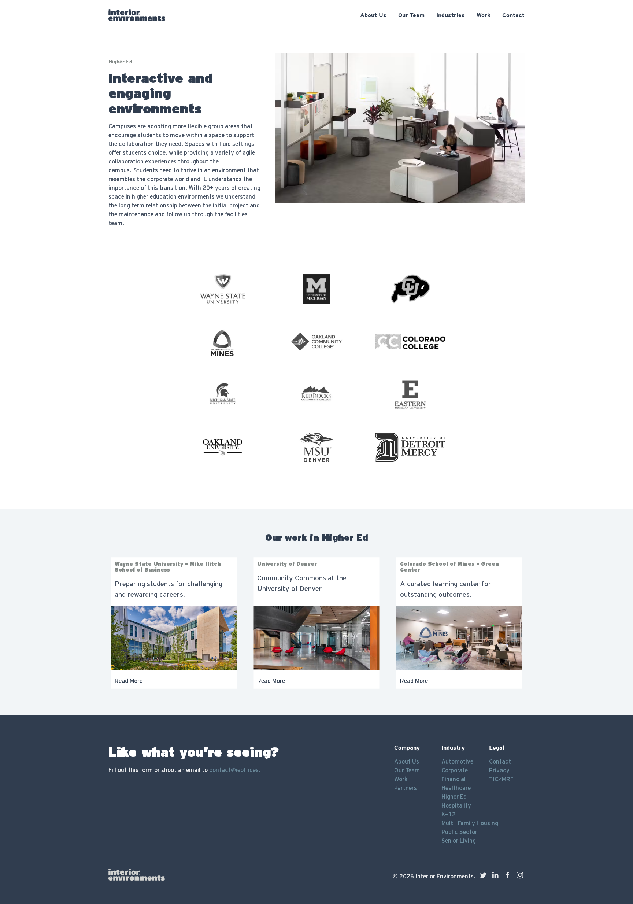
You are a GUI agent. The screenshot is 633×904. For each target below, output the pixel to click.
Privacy (499, 770)
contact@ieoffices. (234, 770)
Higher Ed (454, 796)
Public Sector (459, 831)
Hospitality (456, 805)
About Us (406, 761)
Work (400, 779)
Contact (500, 761)
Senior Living (458, 840)
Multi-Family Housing (469, 823)
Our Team (407, 770)
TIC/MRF (501, 779)
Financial (453, 779)
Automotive (457, 761)
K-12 (448, 814)
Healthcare (456, 787)
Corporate (454, 770)
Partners (405, 787)
